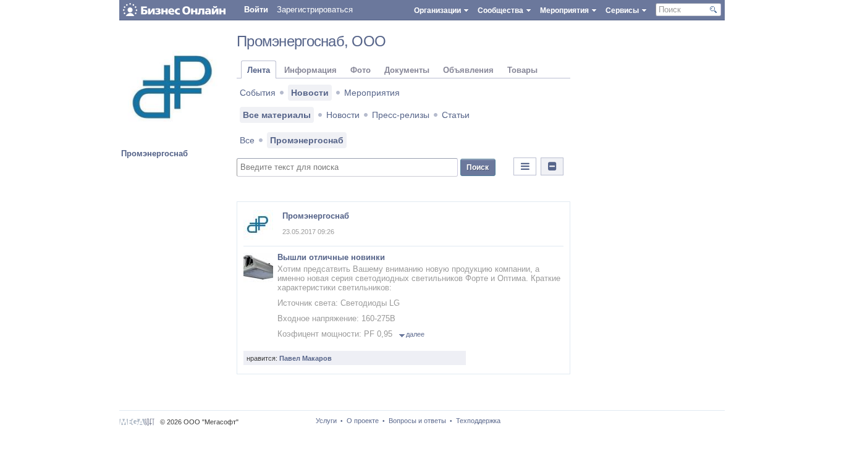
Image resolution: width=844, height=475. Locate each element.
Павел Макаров (305, 358)
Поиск (477, 167)
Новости (310, 93)
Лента (258, 70)
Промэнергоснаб (154, 153)
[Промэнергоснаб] (174, 141)
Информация (310, 70)
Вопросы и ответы (417, 420)
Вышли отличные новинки (331, 257)
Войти (256, 9)
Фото (360, 70)
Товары (522, 70)
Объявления (468, 70)
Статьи (456, 115)
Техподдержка (478, 420)
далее (415, 334)
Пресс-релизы (400, 115)
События (258, 93)
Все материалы (277, 115)
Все (247, 140)
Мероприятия (372, 93)
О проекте (363, 420)
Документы (406, 70)
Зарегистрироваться (315, 9)
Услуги (326, 420)
